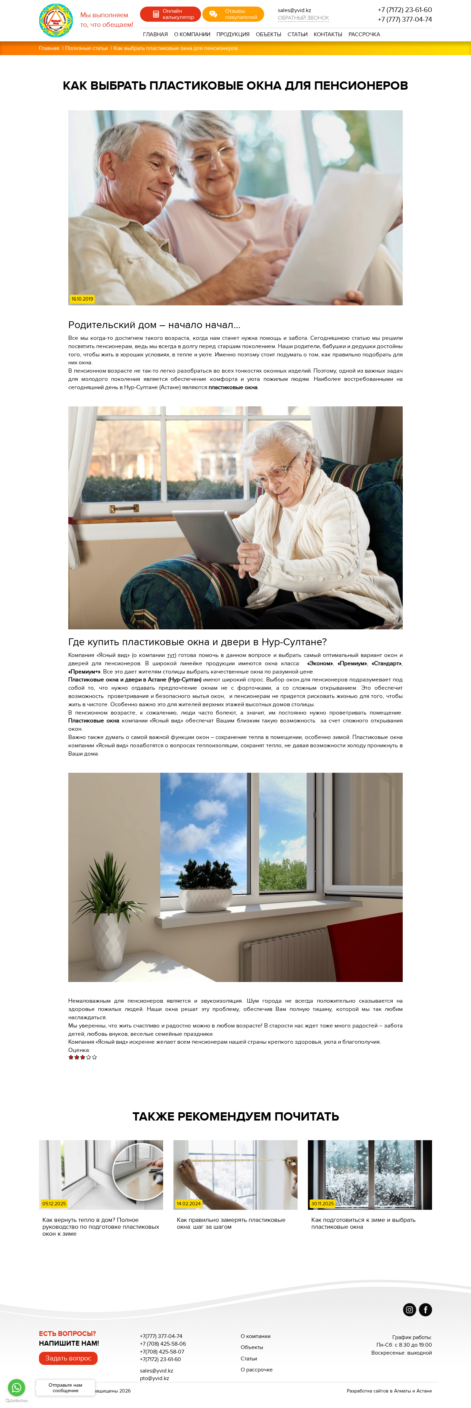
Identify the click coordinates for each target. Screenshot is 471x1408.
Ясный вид (112, 1041)
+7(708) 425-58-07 (162, 1351)
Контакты (328, 34)
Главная (155, 34)
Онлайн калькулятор (178, 14)
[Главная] (59, 20)
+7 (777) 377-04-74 (405, 20)
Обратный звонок (303, 17)
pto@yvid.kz (154, 1378)
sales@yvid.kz (156, 1370)
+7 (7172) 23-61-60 (405, 10)
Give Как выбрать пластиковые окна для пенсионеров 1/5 (71, 1057)
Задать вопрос (68, 1358)
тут (171, 655)
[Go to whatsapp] (16, 1387)
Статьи (298, 34)
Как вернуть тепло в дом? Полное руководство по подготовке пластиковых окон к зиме (100, 1226)
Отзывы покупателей (241, 14)
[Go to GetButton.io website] (17, 1401)
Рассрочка (364, 34)
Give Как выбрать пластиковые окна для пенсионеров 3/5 (83, 1057)
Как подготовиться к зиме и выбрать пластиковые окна (363, 1223)
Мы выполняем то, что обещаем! (106, 20)
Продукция (233, 34)
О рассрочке (257, 1369)
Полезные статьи (86, 48)
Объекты (268, 34)
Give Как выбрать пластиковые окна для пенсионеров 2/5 (77, 1057)
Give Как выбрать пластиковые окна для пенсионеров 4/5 (89, 1057)
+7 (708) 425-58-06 (163, 1343)
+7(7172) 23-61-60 (160, 1359)
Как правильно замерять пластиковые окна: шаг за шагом (231, 1223)
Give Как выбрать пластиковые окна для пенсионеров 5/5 (95, 1057)
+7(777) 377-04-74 (161, 1336)
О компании (192, 34)
